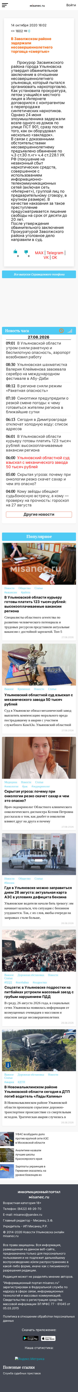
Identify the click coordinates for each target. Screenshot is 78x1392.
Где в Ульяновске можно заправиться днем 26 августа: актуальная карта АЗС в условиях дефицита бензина (38, 892)
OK (54, 257)
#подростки (40, 982)
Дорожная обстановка (31, 975)
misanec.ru (11, 1236)
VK (46, 257)
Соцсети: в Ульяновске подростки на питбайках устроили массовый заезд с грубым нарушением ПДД (39, 992)
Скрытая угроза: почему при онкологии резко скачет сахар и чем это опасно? (36, 796)
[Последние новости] (61, 330)
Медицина (10, 782)
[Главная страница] (37, 5)
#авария (9, 1082)
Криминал (24, 689)
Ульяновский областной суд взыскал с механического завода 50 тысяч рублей (38, 699)
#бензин (9, 882)
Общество (25, 588)
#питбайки (22, 982)
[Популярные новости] (70, 330)
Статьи (39, 588)
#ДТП (21, 1082)
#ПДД (8, 982)
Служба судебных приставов (22, 1373)
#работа (25, 592)
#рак (25, 786)
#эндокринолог (41, 786)
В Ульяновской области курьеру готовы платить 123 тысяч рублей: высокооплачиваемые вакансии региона (35, 604)
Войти (71, 5)
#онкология (11, 786)
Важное (9, 689)
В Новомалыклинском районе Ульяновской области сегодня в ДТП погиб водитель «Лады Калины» (37, 1091)
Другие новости (39, 514)
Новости (9, 588)
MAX (39, 253)
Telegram (55, 253)
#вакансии (10, 592)
